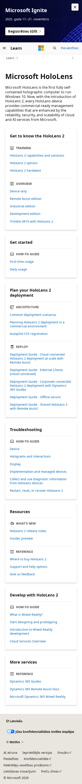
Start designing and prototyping (33, 622)
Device (14, 449)
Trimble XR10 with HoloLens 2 (31, 221)
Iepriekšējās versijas (37, 752)
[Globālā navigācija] (4, 48)
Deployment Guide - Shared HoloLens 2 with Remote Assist (38, 407)
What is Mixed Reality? (26, 615)
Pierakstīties (70, 48)
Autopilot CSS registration (29, 334)
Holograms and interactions (30, 456)
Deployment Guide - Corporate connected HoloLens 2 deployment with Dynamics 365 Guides (40, 386)
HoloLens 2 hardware (25, 171)
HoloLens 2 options (24, 163)
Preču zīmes (50, 771)
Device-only (18, 191)
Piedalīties (11, 759)
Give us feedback (22, 574)
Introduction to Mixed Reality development (31, 632)
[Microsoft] (41, 48)
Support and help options (28, 567)
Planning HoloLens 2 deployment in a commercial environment (37, 324)
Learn (10, 58)
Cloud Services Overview (28, 641)
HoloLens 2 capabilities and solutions (37, 156)
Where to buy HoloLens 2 (28, 559)
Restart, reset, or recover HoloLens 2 (36, 491)
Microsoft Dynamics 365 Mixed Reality (37, 697)
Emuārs (63, 752)
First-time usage (22, 262)
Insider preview (21, 538)
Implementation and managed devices (38, 472)
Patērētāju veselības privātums (26, 765)
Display (15, 464)
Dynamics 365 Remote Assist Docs (34, 689)
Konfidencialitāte (36, 759)
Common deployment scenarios (33, 315)
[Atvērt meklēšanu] (54, 48)
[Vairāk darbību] (73, 58)
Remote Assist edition (26, 199)
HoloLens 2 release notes (28, 531)
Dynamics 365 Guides (25, 681)
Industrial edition (22, 206)
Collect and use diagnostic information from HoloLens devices (38, 481)
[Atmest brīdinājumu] (75, 7)
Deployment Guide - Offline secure (35, 397)
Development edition (25, 214)
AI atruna (10, 752)
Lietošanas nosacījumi (19, 771)
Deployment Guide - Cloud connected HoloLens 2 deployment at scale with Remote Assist (37, 358)
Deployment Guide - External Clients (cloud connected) (36, 372)
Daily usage (18, 269)
